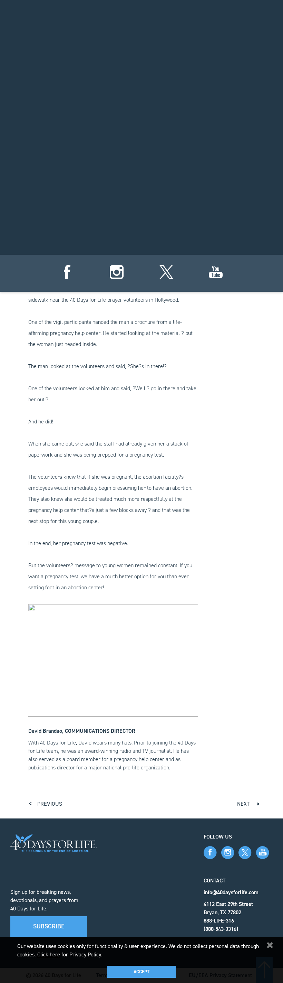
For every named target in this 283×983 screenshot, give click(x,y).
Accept (141, 971)
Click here (48, 954)
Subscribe (49, 926)
